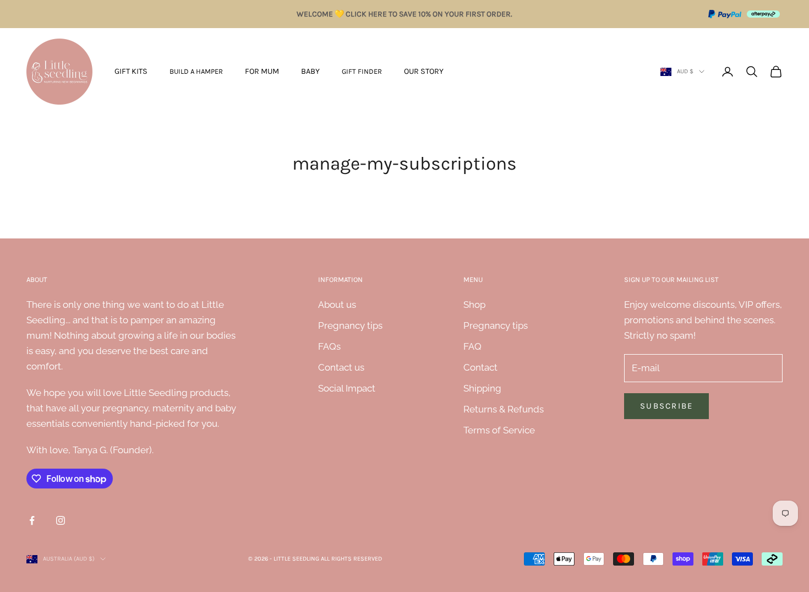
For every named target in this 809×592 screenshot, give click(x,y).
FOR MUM (262, 71)
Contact (480, 367)
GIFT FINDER (362, 71)
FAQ (472, 346)
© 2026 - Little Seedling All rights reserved (315, 558)
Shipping (482, 388)
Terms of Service (499, 430)
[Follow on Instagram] (60, 520)
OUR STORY (424, 71)
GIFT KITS (130, 71)
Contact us (341, 367)
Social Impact (346, 388)
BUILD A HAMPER (196, 71)
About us (337, 304)
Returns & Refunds (503, 409)
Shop (474, 304)
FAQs (329, 346)
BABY (310, 71)
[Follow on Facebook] (31, 520)
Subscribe (666, 406)
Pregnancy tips (350, 325)
